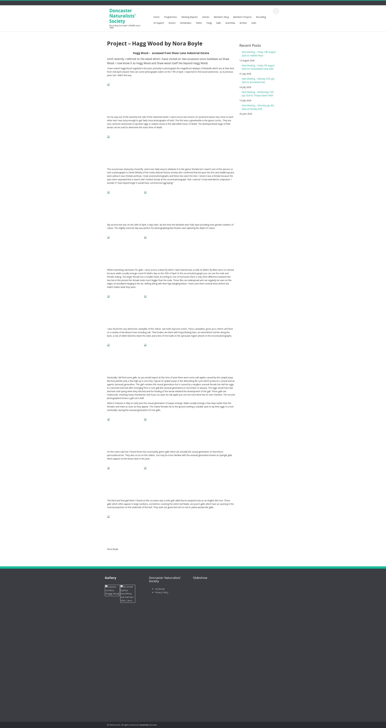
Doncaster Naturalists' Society (122, 15)
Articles (205, 17)
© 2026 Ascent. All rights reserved (122, 724)
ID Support (158, 22)
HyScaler (153, 724)
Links (253, 22)
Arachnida (230, 22)
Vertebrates (185, 22)
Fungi (209, 22)
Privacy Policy (161, 592)
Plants (199, 22)
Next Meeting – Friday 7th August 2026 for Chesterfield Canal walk (258, 67)
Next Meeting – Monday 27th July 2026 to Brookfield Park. (258, 80)
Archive (243, 22)
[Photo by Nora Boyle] (125, 95)
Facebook (160, 588)
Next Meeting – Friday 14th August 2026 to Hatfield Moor (259, 54)
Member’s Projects (242, 17)
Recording (261, 17)
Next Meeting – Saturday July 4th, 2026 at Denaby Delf (258, 107)
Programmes (170, 17)
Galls (218, 22)
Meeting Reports (189, 17)
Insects (172, 22)
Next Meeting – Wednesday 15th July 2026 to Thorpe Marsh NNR (258, 94)
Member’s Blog (221, 17)
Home (156, 17)
